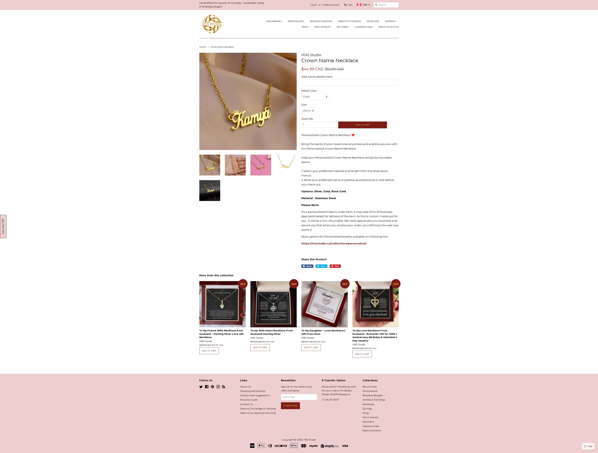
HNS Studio (309, 439)
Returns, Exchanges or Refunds (258, 408)
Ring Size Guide (249, 399)
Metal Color (309, 90)
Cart (350, 4)
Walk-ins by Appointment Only (258, 413)
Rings (305, 27)
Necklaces (373, 21)
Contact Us (246, 404)
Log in (313, 4)
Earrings (390, 21)
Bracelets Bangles (321, 21)
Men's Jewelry (322, 27)
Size (304, 104)
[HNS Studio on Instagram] (218, 387)
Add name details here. (317, 76)
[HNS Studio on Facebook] (207, 387)
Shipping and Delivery (252, 391)
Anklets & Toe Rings (349, 21)
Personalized (296, 21)
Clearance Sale (364, 27)
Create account (330, 4)
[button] (3, 226)
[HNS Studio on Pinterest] (212, 387)
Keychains (343, 27)
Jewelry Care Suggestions (254, 395)
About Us (245, 386)
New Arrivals (274, 21)
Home (202, 47)
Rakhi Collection (389, 27)
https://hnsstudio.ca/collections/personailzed (333, 243)
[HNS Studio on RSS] (223, 387)
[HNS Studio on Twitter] (201, 387)
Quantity (307, 118)
